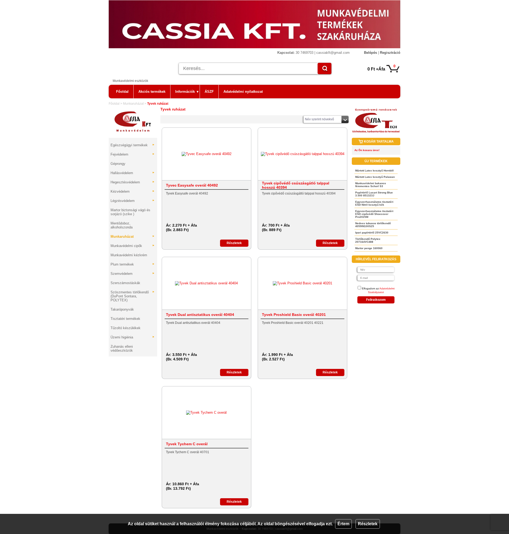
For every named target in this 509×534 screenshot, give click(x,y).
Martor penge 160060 (369, 248)
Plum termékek (133, 264)
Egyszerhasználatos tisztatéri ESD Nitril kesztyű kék (374, 203)
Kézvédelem (133, 191)
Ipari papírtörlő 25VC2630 (371, 232)
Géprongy (118, 164)
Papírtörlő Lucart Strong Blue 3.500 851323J (374, 194)
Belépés (370, 53)
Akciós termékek (151, 92)
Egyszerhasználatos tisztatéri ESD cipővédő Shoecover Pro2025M (374, 214)
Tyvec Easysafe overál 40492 (192, 185)
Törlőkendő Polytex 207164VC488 (367, 240)
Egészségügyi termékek (133, 145)
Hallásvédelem (133, 173)
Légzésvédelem (133, 201)
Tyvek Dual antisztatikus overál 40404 (200, 314)
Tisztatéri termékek (125, 319)
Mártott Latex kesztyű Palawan (375, 176)
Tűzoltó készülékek (126, 328)
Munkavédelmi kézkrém (129, 255)
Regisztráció (390, 53)
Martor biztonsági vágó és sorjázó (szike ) (130, 212)
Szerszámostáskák (125, 283)
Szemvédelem (133, 274)
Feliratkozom (376, 300)
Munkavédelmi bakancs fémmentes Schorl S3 (370, 185)
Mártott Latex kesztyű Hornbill (374, 170)
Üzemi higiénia (133, 337)
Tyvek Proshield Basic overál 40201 (294, 314)
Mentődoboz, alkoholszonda (122, 225)
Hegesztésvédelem (133, 182)
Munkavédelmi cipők (133, 246)
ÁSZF (209, 92)
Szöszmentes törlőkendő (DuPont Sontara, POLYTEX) (133, 296)
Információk (187, 92)
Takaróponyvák (122, 309)
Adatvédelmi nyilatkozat (243, 92)
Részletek (368, 524)
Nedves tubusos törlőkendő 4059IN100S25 (373, 225)
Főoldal (122, 92)
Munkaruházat (133, 103)
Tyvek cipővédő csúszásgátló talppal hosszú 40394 (295, 185)
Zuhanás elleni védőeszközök (122, 348)
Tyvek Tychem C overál (187, 444)
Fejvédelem (133, 154)
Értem (343, 524)
